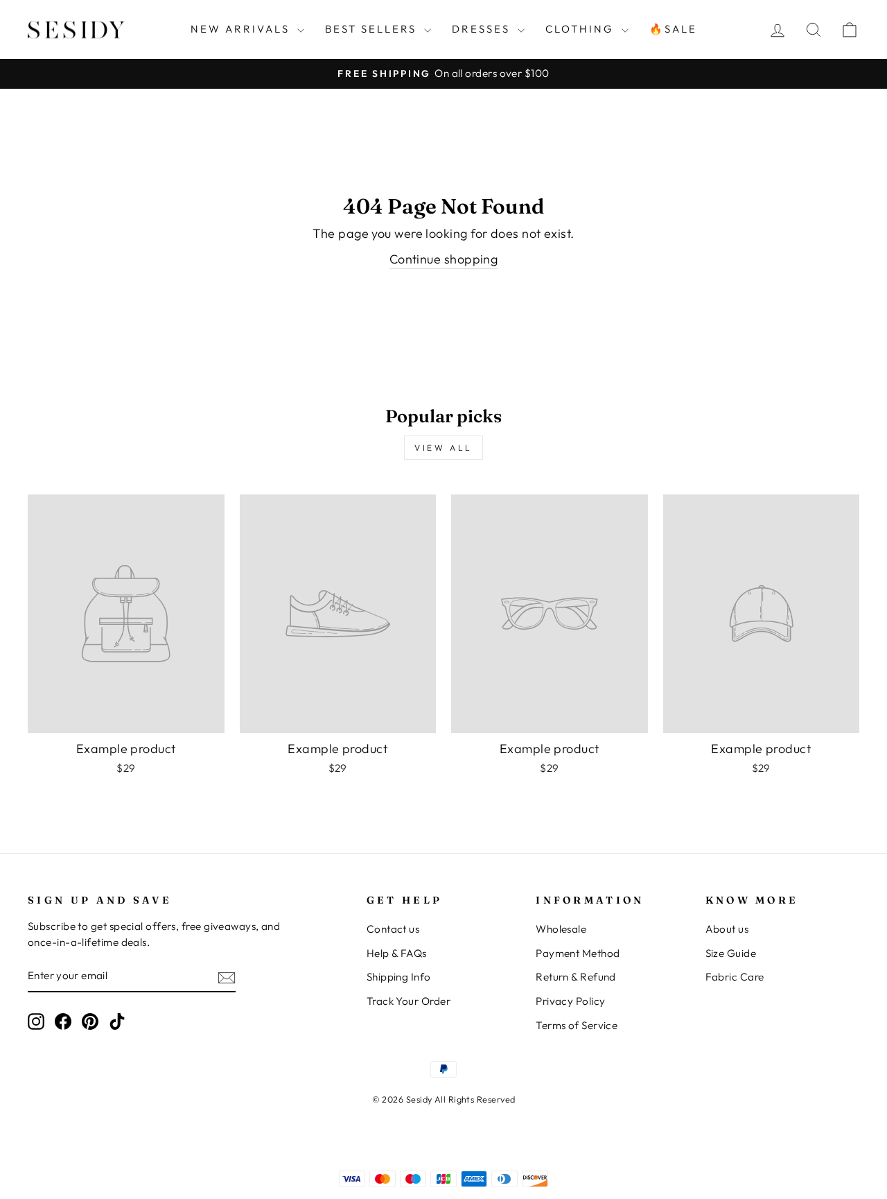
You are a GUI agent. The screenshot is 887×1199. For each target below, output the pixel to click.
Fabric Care (734, 976)
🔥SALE (673, 28)
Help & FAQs (397, 953)
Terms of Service (576, 1025)
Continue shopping (443, 259)
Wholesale (561, 928)
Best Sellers (373, 28)
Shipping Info (399, 976)
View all (443, 447)
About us (727, 928)
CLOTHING (581, 28)
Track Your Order (408, 1001)
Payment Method (578, 953)
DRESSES (483, 28)
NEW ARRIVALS (242, 28)
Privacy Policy (570, 1001)
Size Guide (731, 953)
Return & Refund (576, 976)
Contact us (393, 928)
